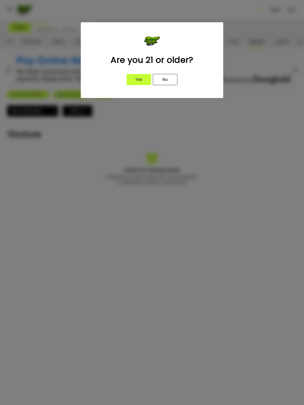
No (165, 79)
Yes (139, 79)
